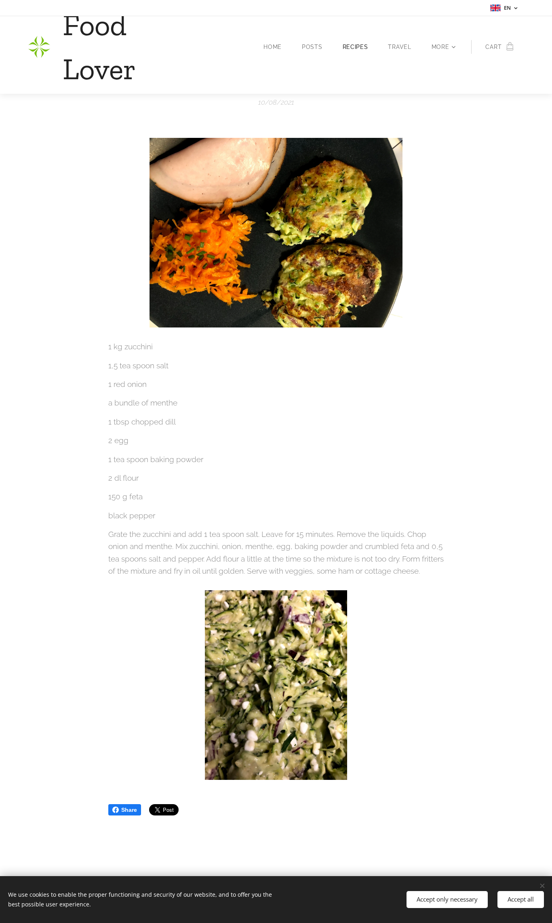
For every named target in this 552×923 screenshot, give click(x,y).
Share (129, 810)
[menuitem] (276, 47)
